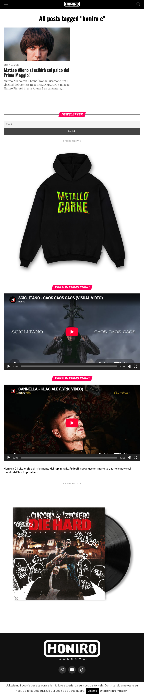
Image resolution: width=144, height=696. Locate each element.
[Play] (8, 366)
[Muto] (129, 366)
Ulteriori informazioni (114, 690)
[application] (72, 331)
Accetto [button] (92, 690)
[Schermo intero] (135, 366)
